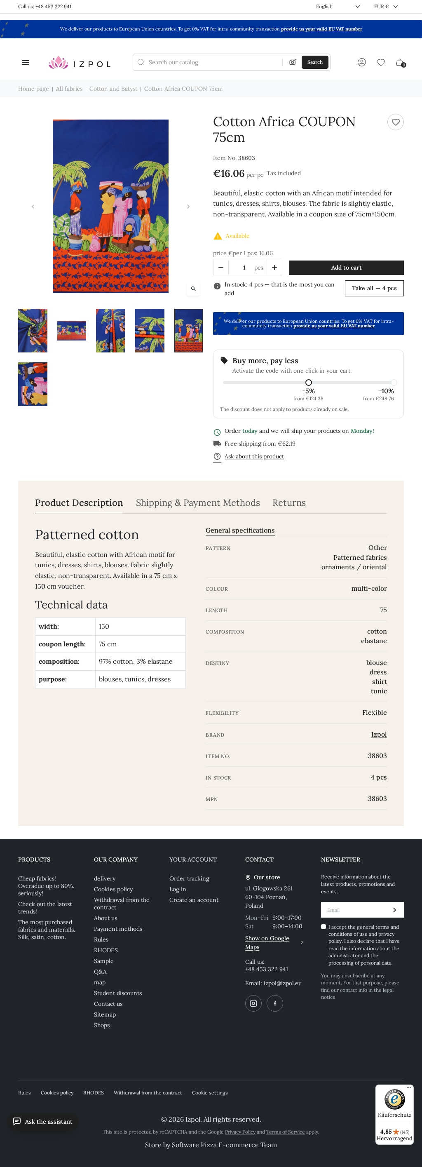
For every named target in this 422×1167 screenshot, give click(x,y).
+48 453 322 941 (266, 969)
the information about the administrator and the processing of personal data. (363, 955)
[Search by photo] (293, 62)
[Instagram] (253, 1003)
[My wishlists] (381, 62)
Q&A (100, 971)
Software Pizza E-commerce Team (224, 1145)
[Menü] (409, 1089)
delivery (104, 878)
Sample (104, 961)
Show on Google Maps (267, 943)
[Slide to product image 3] (110, 330)
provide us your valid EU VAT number (321, 29)
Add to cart (346, 267)
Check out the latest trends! (45, 907)
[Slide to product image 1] (32, 330)
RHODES (106, 950)
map (100, 982)
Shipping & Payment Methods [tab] (198, 502)
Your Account (193, 859)
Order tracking (189, 878)
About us (105, 918)
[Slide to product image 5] (189, 330)
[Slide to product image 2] (72, 330)
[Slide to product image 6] (32, 384)
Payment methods (118, 928)
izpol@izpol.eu (283, 983)
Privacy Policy (240, 1132)
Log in (177, 889)
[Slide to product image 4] (149, 330)
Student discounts (118, 993)
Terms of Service (285, 1132)
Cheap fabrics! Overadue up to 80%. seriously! (46, 886)
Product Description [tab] (79, 502)
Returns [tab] (289, 502)
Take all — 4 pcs (374, 288)
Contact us (108, 1003)
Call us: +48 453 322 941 (44, 6)
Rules (101, 939)
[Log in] (362, 62)
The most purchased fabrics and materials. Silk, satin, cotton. (46, 929)
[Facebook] (275, 1003)
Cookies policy (113, 889)
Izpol (379, 734)
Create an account (193, 900)
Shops (102, 1025)
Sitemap (105, 1014)
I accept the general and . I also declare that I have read (364, 945)
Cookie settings (210, 1093)
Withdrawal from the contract (122, 903)
